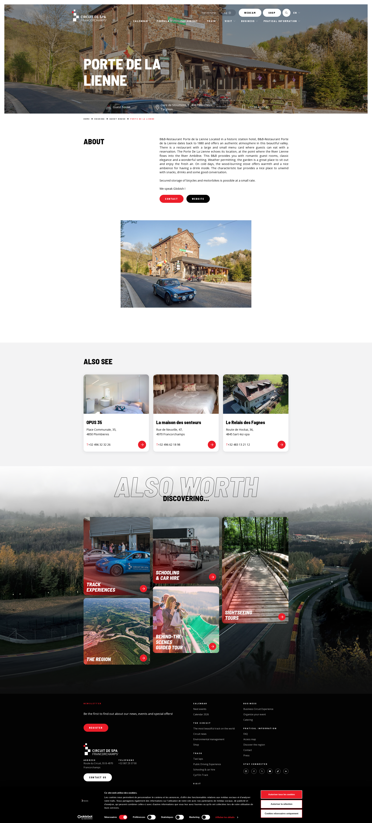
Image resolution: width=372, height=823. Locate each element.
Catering (248, 719)
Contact (171, 198)
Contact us (97, 777)
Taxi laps (198, 758)
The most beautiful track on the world (214, 728)
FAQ (245, 734)
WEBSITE (198, 198)
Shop (272, 12)
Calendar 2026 (201, 714)
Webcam (250, 12)
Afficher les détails (225, 817)
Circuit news (199, 734)
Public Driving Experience (207, 764)
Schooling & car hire (204, 769)
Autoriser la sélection (281, 804)
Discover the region (254, 744)
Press (246, 755)
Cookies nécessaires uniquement (281, 813)
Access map (249, 739)
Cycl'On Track (200, 775)
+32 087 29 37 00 (127, 763)
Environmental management (208, 739)
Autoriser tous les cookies (281, 794)
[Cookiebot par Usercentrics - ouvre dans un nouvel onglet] (85, 817)
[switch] (151, 817)
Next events (199, 709)
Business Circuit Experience (258, 709)
